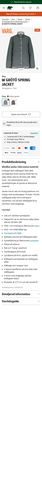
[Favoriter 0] (30, 8)
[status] (21, 69)
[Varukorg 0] (38, 8)
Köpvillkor (34, 133)
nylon (37, 226)
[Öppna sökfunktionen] (23, 8)
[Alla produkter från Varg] (7, 31)
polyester (34, 240)
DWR (19, 233)
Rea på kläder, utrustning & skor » (21, 14)
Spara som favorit (19, 114)
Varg (4, 76)
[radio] (5, 102)
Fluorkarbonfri (10, 233)
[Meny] (4, 8)
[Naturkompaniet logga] (10, 8)
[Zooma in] (37, 68)
